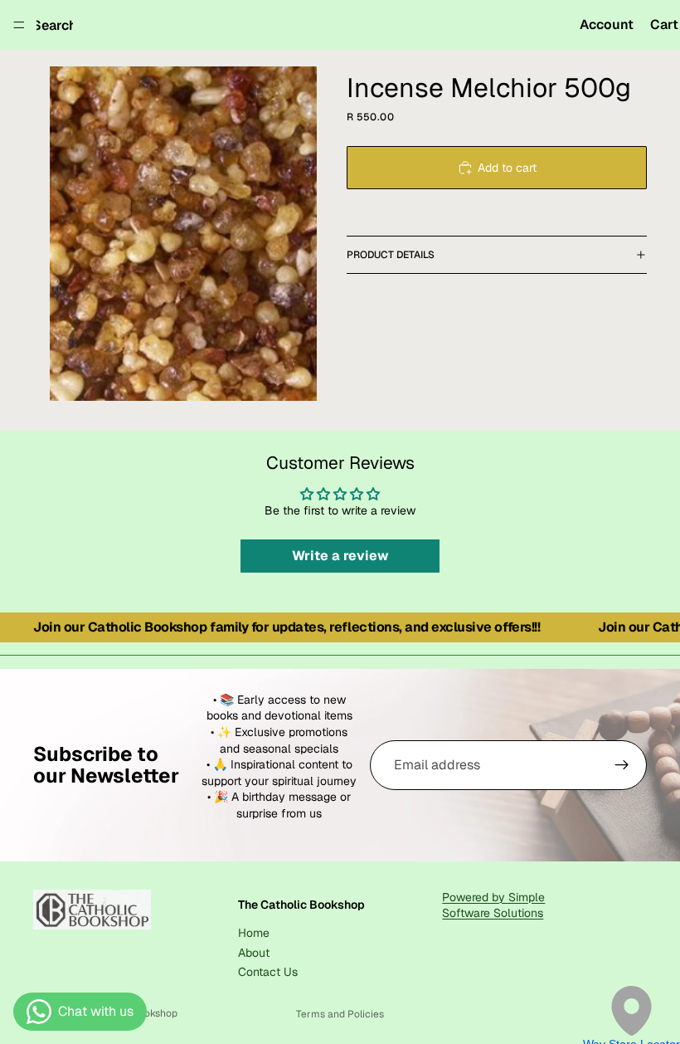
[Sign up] (622, 765)
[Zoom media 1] (183, 233)
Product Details (391, 254)
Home (254, 932)
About (254, 952)
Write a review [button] (340, 555)
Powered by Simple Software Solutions (493, 905)
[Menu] (19, 25)
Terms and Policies (340, 1014)
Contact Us (268, 971)
